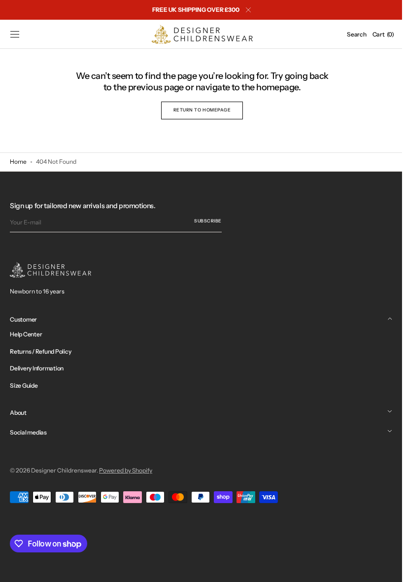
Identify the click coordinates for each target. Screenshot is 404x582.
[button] (15, 34)
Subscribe (208, 220)
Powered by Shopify (125, 470)
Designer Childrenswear (64, 470)
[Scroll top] (382, 567)
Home (18, 161)
